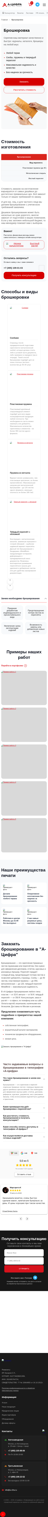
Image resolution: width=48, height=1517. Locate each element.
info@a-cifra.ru (11, 1490)
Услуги (4, 1403)
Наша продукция (8, 1407)
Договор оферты (8, 1423)
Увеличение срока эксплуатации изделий (12, 628)
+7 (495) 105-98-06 (16, 1451)
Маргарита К (15, 1187)
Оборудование (8, 1419)
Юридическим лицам (10, 1411)
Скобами (14, 338)
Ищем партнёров (9, 1415)
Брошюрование (24, 157)
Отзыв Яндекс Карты (9, 1211)
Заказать (24, 81)
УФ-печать (40, 13)
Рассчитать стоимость (24, 90)
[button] (21, 1219)
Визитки (20, 13)
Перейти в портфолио (12, 666)
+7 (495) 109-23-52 (16, 1477)
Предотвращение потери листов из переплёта (36, 612)
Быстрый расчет (34, 244)
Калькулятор (9, 13)
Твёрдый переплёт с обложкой (20, 533)
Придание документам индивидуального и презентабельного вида (12, 612)
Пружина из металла (20, 473)
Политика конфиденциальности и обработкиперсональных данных (18, 1389)
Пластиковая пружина (21, 404)
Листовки (29, 13)
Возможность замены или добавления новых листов (36, 628)
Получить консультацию (24, 275)
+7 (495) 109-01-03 (13, 268)
